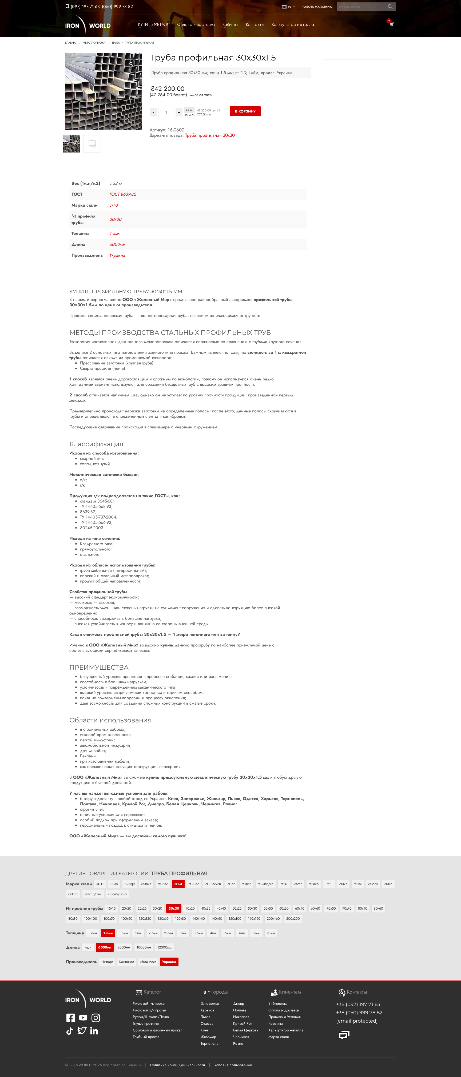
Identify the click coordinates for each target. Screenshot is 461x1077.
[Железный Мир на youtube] (83, 1021)
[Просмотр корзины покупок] (391, 24)
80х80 (73, 918)
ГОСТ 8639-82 (122, 194)
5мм (228, 932)
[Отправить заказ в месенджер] (344, 1035)
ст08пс (163, 883)
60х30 (284, 908)
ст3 (329, 883)
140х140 (198, 918)
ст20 (284, 883)
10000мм (144, 947)
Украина (117, 255)
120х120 (145, 918)
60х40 (299, 908)
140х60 (216, 918)
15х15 (111, 908)
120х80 (180, 918)
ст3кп (343, 883)
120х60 (163, 918)
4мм (213, 932)
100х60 (126, 918)
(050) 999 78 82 (117, 6)
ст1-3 (113, 205)
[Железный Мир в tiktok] (69, 1034)
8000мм (124, 947)
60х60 (315, 908)
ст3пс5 (373, 883)
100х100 (90, 918)
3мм (183, 932)
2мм (138, 932)
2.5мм (153, 932)
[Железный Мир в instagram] (95, 1021)
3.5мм (198, 932)
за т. (189, 109)
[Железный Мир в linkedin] (95, 1034)
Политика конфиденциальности (177, 1064)
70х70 (347, 908)
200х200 (293, 918)
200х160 (273, 918)
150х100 (235, 918)
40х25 (205, 908)
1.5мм (114, 233)
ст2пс (298, 883)
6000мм (117, 244)
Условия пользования (233, 1064)
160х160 (254, 918)
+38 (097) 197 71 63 (358, 1004)
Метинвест (148, 961)
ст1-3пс (194, 883)
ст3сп (388, 883)
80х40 (362, 908)
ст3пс (358, 883)
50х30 (252, 908)
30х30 (115, 219)
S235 (114, 883)
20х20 (126, 908)
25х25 (142, 908)
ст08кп (146, 883)
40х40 (221, 908)
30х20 (157, 908)
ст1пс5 (246, 883)
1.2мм (92, 932)
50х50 (268, 908)
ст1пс (231, 883)
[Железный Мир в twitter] (81, 1034)
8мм (256, 932)
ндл (88, 947)
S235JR (130, 883)
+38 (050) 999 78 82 (359, 1013)
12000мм (164, 947)
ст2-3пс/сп (265, 883)
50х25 (236, 908)
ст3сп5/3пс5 (117, 894)
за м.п (189, 114)
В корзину (245, 111)
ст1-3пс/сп (213, 883)
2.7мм (168, 932)
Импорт (107, 961)
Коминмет (126, 961)
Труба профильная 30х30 (210, 135)
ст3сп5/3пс (93, 894)
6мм (242, 932)
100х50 (109, 918)
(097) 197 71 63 (84, 6)
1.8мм (123, 932)
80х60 (378, 908)
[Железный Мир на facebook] (70, 1021)
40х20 (190, 908)
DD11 (100, 883)
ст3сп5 (73, 894)
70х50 (331, 908)
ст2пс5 (314, 883)
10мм (271, 932)
